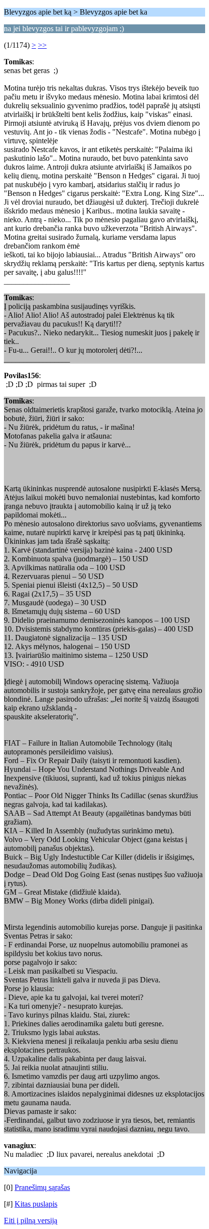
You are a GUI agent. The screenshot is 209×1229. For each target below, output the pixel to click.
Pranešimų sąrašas (42, 1187)
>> (42, 45)
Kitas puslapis (36, 1204)
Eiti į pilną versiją (30, 1220)
